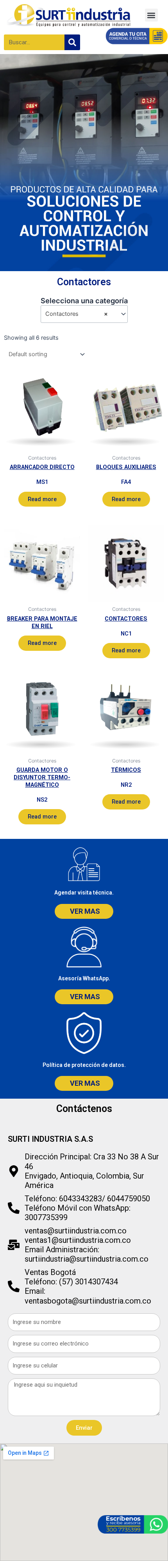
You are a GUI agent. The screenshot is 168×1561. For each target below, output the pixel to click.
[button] (151, 15)
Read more (42, 499)
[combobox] (84, 314)
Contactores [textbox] (76, 313)
